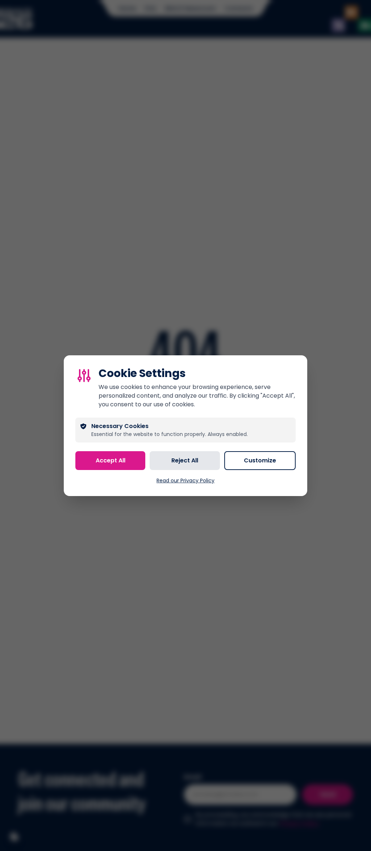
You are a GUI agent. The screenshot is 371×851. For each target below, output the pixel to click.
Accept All (110, 460)
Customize (260, 460)
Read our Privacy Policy (185, 480)
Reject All (184, 460)
